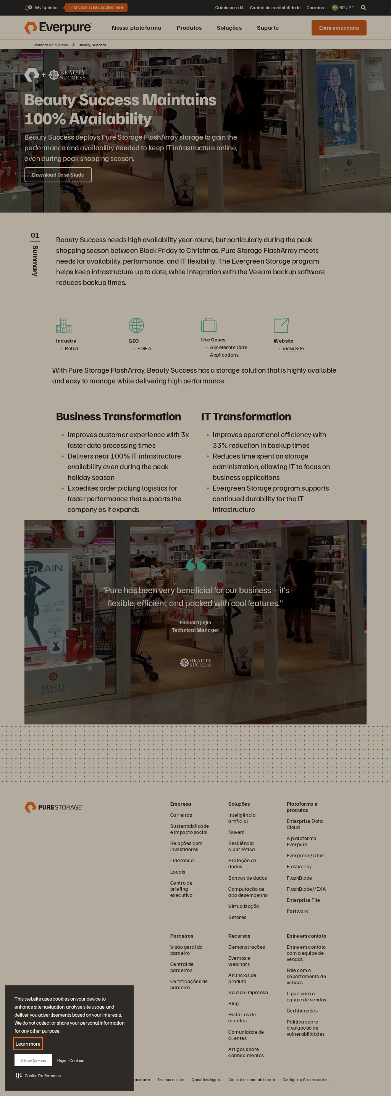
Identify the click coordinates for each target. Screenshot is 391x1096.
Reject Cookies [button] (70, 1060)
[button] (38, 1075)
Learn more (28, 1043)
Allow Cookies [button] (33, 1060)
